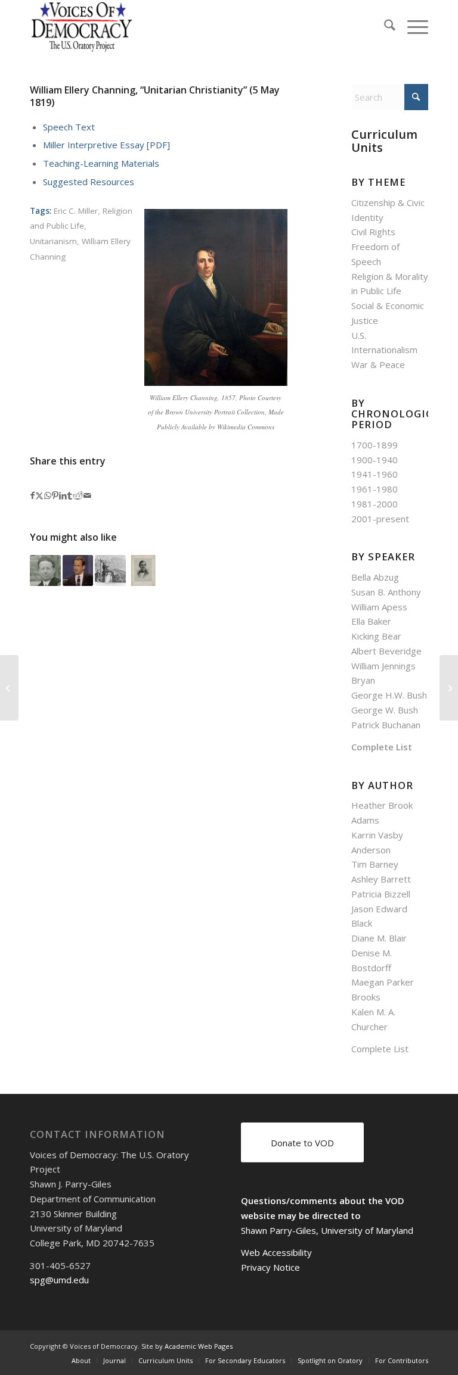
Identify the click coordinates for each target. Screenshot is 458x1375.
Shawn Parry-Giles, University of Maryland (327, 1230)
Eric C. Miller (76, 210)
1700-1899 (374, 445)
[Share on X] (39, 495)
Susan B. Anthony (386, 592)
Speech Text (69, 127)
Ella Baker (371, 621)
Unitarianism (53, 241)
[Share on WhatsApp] (47, 495)
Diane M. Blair (379, 938)
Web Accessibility (276, 1252)
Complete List (381, 747)
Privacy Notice (270, 1267)
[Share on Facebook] (32, 495)
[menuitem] (383, 27)
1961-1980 (374, 489)
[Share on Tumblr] (69, 495)
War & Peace (378, 364)
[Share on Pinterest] (55, 495)
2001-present (380, 519)
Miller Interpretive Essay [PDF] (106, 145)
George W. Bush (384, 710)
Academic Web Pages (199, 1346)
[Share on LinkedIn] (63, 495)
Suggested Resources (88, 182)
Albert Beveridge (386, 651)
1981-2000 (374, 504)
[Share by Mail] (87, 495)
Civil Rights (373, 232)
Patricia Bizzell (380, 894)
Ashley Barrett (381, 879)
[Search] (383, 27)
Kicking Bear (376, 636)
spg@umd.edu (59, 1280)
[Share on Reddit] (78, 495)
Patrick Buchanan (385, 725)
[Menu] (411, 27)
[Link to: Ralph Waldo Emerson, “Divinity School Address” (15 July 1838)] (143, 570)
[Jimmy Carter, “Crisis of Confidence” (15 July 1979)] (449, 688)
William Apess (379, 607)
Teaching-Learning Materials (101, 163)
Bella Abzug (375, 577)
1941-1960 (374, 474)
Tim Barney (374, 864)
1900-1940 (374, 460)
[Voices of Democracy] (82, 27)
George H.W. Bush (389, 695)
